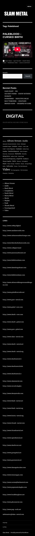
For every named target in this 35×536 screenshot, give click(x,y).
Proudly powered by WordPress (19, 532)
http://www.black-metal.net (13, 401)
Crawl (4, 149)
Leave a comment (24, 62)
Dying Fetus (6, 156)
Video (4, 62)
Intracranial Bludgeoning (9, 158)
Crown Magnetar (10, 149)
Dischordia (18, 153)
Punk (6, 203)
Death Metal (26, 61)
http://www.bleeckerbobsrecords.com (16, 243)
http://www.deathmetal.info (13, 366)
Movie (6, 198)
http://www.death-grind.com (13, 322)
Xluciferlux (11, 173)
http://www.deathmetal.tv (12, 359)
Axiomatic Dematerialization (9, 144)
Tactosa (16, 166)
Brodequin (23, 144)
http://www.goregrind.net (12, 453)
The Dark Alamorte (22, 166)
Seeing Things (28, 163)
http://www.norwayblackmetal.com (15, 482)
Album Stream (14, 141)
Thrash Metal (9, 205)
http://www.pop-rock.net (12, 509)
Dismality (24, 153)
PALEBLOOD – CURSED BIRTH (13, 35)
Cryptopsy (19, 149)
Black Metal (8, 188)
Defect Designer (23, 151)
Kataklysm (26, 158)
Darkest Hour (26, 149)
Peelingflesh (25, 161)
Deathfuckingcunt (13, 151)
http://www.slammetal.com (12, 381)
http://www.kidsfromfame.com (14, 260)
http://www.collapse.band (12, 248)
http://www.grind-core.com (13, 307)
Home (5, 522)
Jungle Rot (19, 158)
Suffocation (9, 166)
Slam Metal (8, 61)
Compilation (8, 191)
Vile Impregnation (15, 170)
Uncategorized (9, 208)
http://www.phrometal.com (12, 502)
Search (5, 72)
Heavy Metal (8, 196)
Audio (25, 141)
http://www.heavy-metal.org (13, 415)
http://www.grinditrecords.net (13, 292)
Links (4, 527)
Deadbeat (5, 151)
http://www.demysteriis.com (13, 393)
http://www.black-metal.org (13, 408)
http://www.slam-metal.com (13, 337)
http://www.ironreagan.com (13, 475)
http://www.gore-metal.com (13, 300)
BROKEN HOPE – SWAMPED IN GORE (17, 103)
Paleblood (11, 62)
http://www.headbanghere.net (14, 494)
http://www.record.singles (12, 386)
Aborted (4, 141)
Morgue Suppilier (7, 161)
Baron (18, 144)
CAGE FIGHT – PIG (11, 91)
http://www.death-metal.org (13, 351)
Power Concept (10, 163)
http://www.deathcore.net (12, 445)
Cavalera (14, 146)
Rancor (22, 163)
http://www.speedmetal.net (13, 438)
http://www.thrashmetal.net (13, 430)
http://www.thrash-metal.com (14, 423)
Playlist (5, 163)
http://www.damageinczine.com (14, 467)
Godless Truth (14, 156)
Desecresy (5, 153)
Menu (29, 6)
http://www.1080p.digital (12, 225)
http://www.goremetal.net (12, 460)
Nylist (14, 161)
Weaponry (5, 173)
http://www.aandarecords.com (13, 230)
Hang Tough (21, 156)
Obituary (19, 161)
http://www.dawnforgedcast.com (14, 267)
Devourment (11, 153)
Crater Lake (25, 146)
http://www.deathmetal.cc (12, 374)
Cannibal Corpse (7, 146)
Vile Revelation (24, 170)
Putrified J (17, 163)
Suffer (4, 166)
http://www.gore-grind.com (13, 329)
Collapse (20, 146)
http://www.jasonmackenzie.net (14, 253)
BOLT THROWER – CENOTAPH (15, 101)
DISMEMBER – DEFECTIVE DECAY (16, 98)
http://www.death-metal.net (13, 344)
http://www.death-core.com (13, 314)
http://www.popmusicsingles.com (15, 487)
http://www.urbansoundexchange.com (16, 235)
